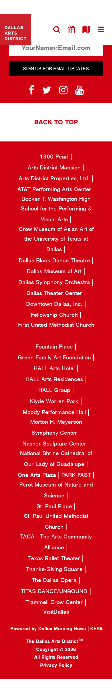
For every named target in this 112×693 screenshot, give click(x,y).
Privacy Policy (56, 665)
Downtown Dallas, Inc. (55, 303)
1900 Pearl (55, 156)
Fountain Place (55, 346)
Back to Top (56, 122)
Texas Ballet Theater (55, 558)
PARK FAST (77, 474)
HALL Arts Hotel (55, 368)
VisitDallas (56, 611)
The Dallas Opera (55, 580)
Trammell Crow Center (55, 602)
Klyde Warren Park (55, 401)
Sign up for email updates (56, 68)
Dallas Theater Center (55, 293)
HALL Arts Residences (55, 379)
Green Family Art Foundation (55, 357)
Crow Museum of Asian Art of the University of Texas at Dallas (56, 239)
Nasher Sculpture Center (55, 443)
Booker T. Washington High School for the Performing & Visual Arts (56, 209)
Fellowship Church (55, 314)
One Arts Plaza (38, 474)
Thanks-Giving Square (55, 569)
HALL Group (55, 390)
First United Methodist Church (56, 324)
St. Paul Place (55, 506)
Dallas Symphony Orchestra (55, 282)
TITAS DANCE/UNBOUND (55, 591)
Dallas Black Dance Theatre (55, 260)
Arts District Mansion (55, 167)
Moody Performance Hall (55, 412)
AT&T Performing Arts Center (55, 189)
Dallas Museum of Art (55, 271)
